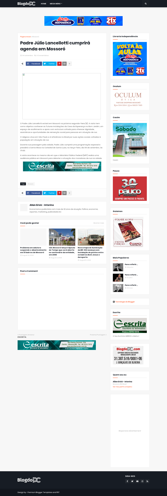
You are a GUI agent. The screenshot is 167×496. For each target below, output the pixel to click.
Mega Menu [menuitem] (55, 3)
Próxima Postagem (97, 335)
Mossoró (35, 37)
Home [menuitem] (43, 3)
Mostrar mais (99, 223)
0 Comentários (43, 55)
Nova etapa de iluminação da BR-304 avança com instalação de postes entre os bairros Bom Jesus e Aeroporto (91, 252)
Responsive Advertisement (130, 431)
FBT (58, 492)
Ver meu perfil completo (122, 387)
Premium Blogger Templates (40, 492)
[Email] (64, 64)
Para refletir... (131, 264)
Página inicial (25, 37)
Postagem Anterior (26, 335)
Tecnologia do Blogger (125, 302)
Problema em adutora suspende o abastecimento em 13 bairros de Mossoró (33, 250)
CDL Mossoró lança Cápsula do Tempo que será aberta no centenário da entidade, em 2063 (62, 251)
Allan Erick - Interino (42, 205)
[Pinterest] (59, 64)
